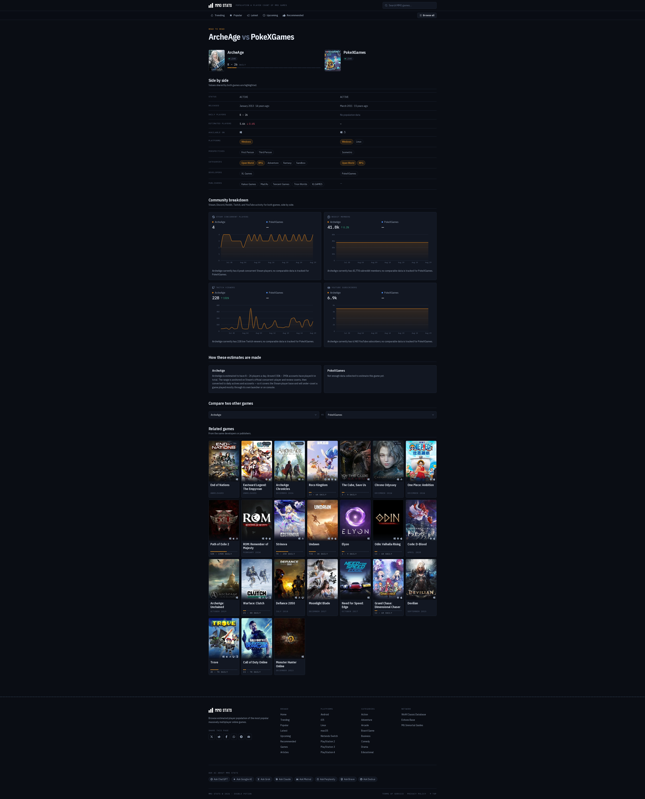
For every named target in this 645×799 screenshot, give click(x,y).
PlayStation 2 (328, 741)
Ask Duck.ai (369, 779)
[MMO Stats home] (220, 5)
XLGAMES (317, 184)
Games (284, 746)
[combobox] (264, 414)
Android (325, 714)
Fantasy (287, 162)
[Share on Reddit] (219, 737)
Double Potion (243, 794)
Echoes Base (408, 719)
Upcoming (272, 15)
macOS (324, 730)
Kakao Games (248, 184)
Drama (364, 746)
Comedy (365, 741)
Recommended (295, 15)
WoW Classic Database (414, 714)
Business (365, 736)
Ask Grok (265, 779)
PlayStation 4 (328, 752)
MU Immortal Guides (412, 725)
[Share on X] (212, 737)
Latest (254, 15)
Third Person (265, 152)
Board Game (367, 730)
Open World (247, 162)
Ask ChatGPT (221, 779)
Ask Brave (349, 779)
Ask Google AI (244, 779)
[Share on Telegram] (241, 737)
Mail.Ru (264, 184)
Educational (367, 752)
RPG (261, 162)
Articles (284, 752)
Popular (238, 15)
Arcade (365, 725)
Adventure (273, 162)
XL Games (246, 173)
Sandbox (300, 162)
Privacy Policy (416, 794)
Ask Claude (285, 779)
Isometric (347, 152)
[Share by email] (249, 737)
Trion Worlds (300, 184)
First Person (247, 152)
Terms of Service (393, 794)
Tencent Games (281, 184)
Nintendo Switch (329, 736)
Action (364, 714)
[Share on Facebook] (226, 737)
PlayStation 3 (328, 746)
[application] (265, 249)
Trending (220, 15)
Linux (358, 141)
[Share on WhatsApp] (234, 737)
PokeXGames (349, 173)
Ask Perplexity (327, 779)
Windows (246, 141)
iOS (322, 719)
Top (435, 794)
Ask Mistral (305, 779)
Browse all (428, 15)
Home (283, 714)
